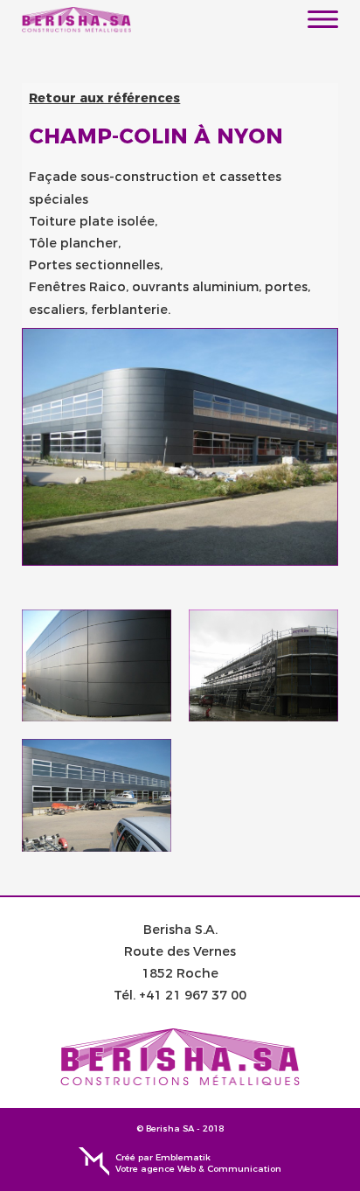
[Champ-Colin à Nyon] (96, 665)
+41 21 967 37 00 (192, 995)
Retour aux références (104, 98)
